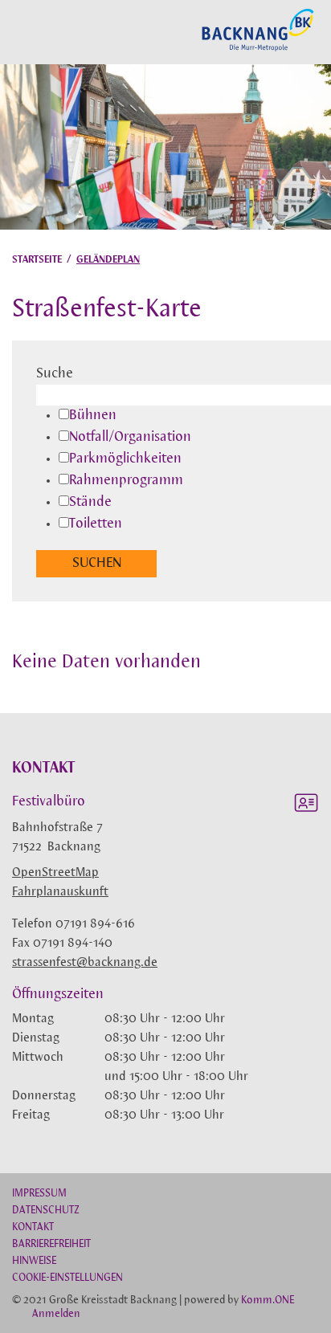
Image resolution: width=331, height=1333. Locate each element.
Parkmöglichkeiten (125, 459)
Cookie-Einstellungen (67, 1278)
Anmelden (56, 1314)
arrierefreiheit (51, 1244)
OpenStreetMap (55, 872)
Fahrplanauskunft (60, 892)
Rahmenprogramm (126, 481)
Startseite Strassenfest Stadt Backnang (258, 49)
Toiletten (95, 524)
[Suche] (17, 31)
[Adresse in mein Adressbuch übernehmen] (306, 805)
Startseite (37, 260)
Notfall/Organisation (130, 437)
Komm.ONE (267, 1300)
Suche (54, 374)
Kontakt (33, 1227)
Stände (90, 502)
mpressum (39, 1194)
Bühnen (92, 416)
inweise (34, 1261)
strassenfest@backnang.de (84, 962)
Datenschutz (46, 1211)
